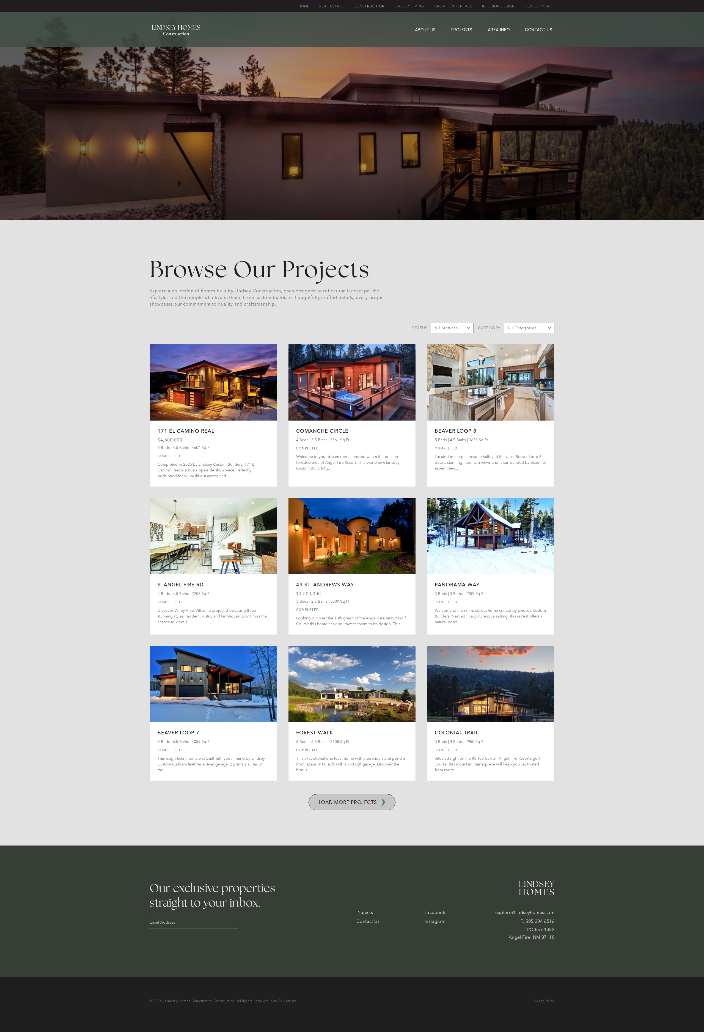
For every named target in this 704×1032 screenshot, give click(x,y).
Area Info (499, 29)
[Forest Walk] (352, 684)
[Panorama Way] (490, 536)
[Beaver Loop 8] (490, 382)
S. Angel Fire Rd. (181, 584)
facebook (435, 912)
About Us (425, 29)
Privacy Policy (543, 1001)
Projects (461, 29)
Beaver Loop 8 (456, 431)
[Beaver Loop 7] (213, 684)
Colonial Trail (457, 732)
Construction (369, 6)
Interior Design (498, 6)
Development (538, 6)
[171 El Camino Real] (213, 382)
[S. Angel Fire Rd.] (213, 536)
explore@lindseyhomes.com (524, 912)
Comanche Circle (322, 431)
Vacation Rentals (453, 6)
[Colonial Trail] (490, 684)
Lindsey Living (409, 6)
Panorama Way (457, 584)
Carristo (289, 1001)
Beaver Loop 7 (178, 732)
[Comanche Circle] (352, 382)
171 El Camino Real (186, 431)
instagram (435, 921)
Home (303, 6)
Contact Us (538, 29)
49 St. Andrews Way (325, 584)
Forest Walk (314, 732)
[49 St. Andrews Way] (352, 536)
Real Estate (331, 6)
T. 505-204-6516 (537, 921)
